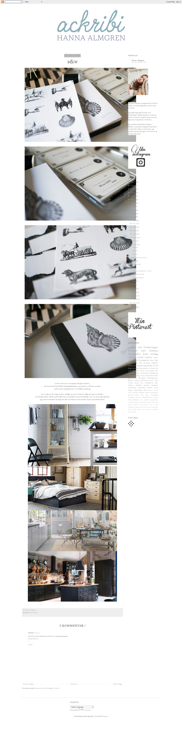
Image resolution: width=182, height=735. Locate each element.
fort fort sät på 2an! (139, 257)
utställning (154, 395)
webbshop (155, 409)
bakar (140, 368)
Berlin (133, 402)
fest (141, 363)
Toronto (139, 397)
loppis (131, 390)
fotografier (135, 353)
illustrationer (149, 390)
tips (156, 360)
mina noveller (133, 409)
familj (150, 365)
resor (155, 357)
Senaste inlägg (28, 684)
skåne (138, 373)
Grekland (132, 397)
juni (134, 244)
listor (142, 371)
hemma (153, 350)
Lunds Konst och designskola (141, 383)
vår (130, 360)
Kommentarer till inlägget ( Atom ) (47, 688)
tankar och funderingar (143, 347)
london (131, 385)
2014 (133, 220)
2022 (133, 192)
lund (141, 357)
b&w (134, 268)
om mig (135, 368)
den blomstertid (138, 274)
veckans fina (153, 368)
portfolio (135, 392)
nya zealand (145, 400)
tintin (156, 376)
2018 (133, 206)
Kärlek (147, 392)
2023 (133, 189)
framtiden (136, 371)
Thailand (131, 407)
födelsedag (132, 388)
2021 (133, 196)
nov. (135, 227)
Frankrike (143, 402)
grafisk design (134, 380)
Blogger (105, 716)
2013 (133, 307)
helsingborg (153, 373)
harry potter (153, 397)
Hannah (31, 633)
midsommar (136, 264)
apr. (134, 292)
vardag (154, 353)
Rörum (130, 404)
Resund (131, 395)
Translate (87, 710)
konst (156, 388)
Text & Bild (154, 404)
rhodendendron (138, 278)
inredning (34, 612)
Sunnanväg (142, 365)
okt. (134, 230)
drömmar (137, 407)
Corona (147, 363)
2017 (133, 210)
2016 (133, 213)
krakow (145, 407)
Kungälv (142, 392)
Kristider (149, 402)
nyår (130, 392)
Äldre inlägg (117, 684)
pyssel (151, 380)
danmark (154, 385)
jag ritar (146, 395)
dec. (134, 223)
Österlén (131, 412)
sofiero (134, 251)
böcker (138, 395)
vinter (148, 357)
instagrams (144, 360)
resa (142, 409)
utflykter (132, 365)
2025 (133, 182)
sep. (134, 234)
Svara (30, 645)
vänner (133, 357)
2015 (133, 217)
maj (134, 289)
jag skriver (133, 378)
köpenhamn (154, 392)
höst (146, 353)
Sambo (136, 404)
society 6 (149, 409)
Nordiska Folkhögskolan (148, 378)
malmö (152, 371)
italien (150, 388)
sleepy (134, 284)
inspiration (142, 388)
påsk (139, 409)
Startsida (73, 684)
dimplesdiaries (33, 639)
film (156, 383)
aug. (134, 237)
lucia (150, 407)
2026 (133, 178)
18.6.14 (37, 633)
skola (136, 363)
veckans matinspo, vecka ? (142, 271)
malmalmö (155, 407)
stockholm (149, 376)
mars (135, 296)
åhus (135, 412)
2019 (133, 203)
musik (156, 390)
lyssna (134, 254)
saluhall (139, 385)
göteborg (145, 380)
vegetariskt (154, 400)
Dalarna (137, 402)
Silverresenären (144, 404)
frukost (135, 247)
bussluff (145, 397)
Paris (153, 402)
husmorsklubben (134, 400)
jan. (134, 303)
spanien (147, 385)
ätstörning (144, 373)
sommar (134, 350)
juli (134, 241)
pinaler (146, 368)
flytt (141, 407)
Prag (156, 402)
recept (142, 376)
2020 (133, 199)
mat (145, 350)
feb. (134, 299)
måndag (135, 261)
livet (137, 360)
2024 (133, 185)
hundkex (135, 281)
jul (133, 360)
